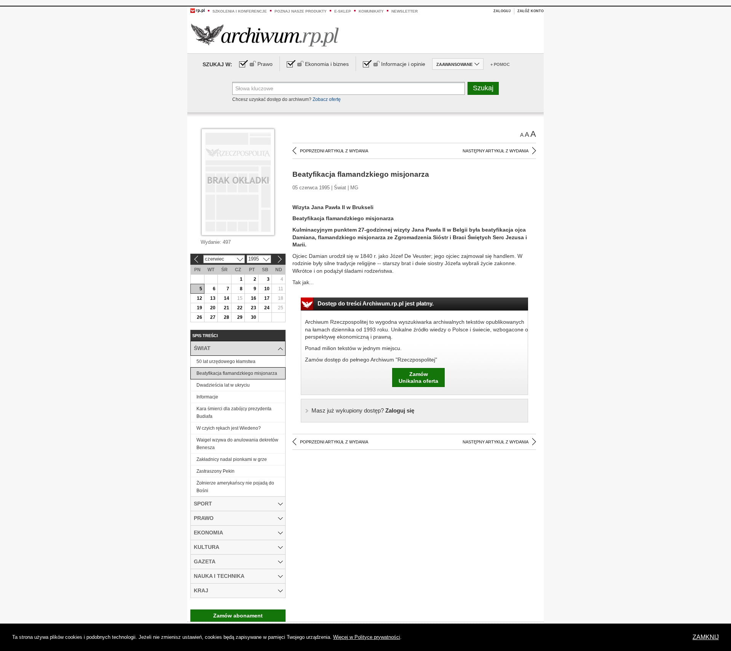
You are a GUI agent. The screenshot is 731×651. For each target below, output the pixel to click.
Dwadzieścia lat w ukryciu (223, 385)
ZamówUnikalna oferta (418, 377)
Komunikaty (371, 11)
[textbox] (348, 88)
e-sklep (342, 11)
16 (253, 298)
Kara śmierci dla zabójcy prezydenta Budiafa (233, 412)
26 (199, 317)
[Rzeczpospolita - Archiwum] (264, 35)
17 (267, 298)
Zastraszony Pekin (215, 471)
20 (212, 307)
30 (253, 317)
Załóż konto (530, 11)
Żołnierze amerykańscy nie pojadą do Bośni (235, 486)
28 (226, 317)
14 (226, 298)
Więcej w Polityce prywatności (366, 637)
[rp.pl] (197, 10)
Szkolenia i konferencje (239, 11)
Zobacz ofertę (327, 99)
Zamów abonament (238, 616)
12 (199, 298)
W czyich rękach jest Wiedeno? (228, 428)
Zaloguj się (362, 410)
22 (240, 307)
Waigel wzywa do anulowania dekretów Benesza (237, 443)
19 (199, 307)
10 (267, 288)
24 (267, 307)
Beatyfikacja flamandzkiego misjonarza (236, 373)
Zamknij (706, 637)
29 (240, 317)
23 (253, 307)
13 (212, 298)
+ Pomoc (500, 64)
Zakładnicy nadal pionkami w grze (231, 459)
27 (212, 317)
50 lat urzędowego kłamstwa (225, 361)
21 (226, 307)
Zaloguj (502, 11)
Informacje (207, 397)
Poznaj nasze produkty (301, 11)
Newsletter (404, 11)
